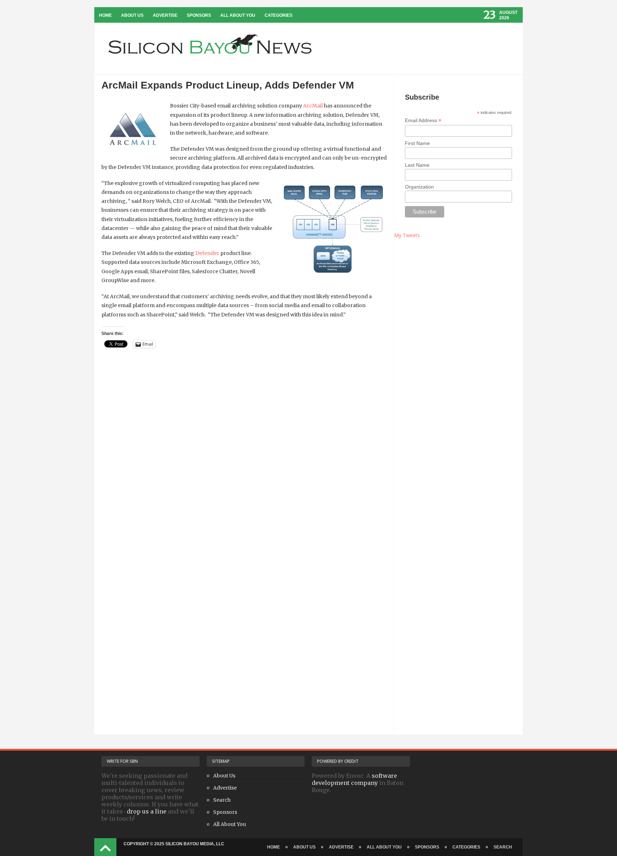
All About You (237, 15)
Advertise (165, 15)
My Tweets (407, 235)
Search (222, 800)
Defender (207, 253)
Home (105, 15)
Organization (419, 187)
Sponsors (199, 15)
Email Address (423, 120)
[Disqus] (244, 459)
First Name (417, 143)
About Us (132, 15)
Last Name (417, 165)
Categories (278, 15)
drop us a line (146, 811)
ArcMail (313, 105)
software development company (354, 779)
